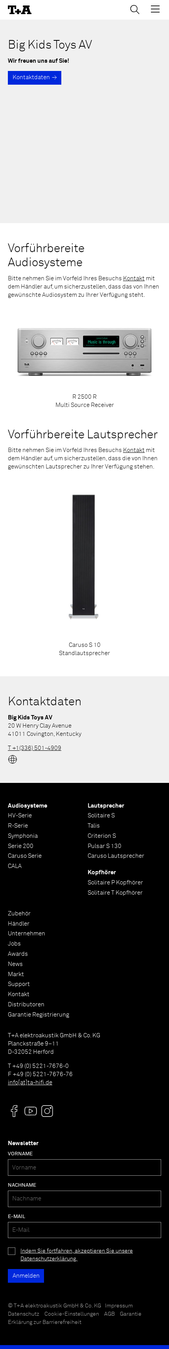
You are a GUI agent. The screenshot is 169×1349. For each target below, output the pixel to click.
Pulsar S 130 (104, 846)
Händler (18, 924)
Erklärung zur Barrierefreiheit (44, 1322)
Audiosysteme (27, 806)
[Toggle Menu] (155, 9)
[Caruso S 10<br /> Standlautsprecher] (84, 568)
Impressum (119, 1306)
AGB (109, 1314)
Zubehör (19, 914)
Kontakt (134, 278)
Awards (18, 954)
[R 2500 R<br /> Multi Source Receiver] (84, 359)
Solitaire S (101, 816)
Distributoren (26, 1005)
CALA (15, 866)
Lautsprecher (106, 806)
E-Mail (16, 1216)
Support (19, 984)
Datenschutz (23, 1314)
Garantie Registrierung (38, 1015)
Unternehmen (26, 934)
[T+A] (19, 10)
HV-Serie (20, 816)
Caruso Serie (25, 856)
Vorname (20, 1154)
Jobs (14, 944)
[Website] (12, 759)
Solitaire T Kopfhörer (115, 893)
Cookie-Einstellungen (71, 1314)
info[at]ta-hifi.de (30, 1083)
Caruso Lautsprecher (116, 856)
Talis (94, 826)
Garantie (130, 1314)
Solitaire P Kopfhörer (115, 883)
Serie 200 (20, 846)
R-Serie (18, 826)
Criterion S (102, 836)
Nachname (22, 1185)
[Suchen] (135, 9)
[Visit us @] (14, 1111)
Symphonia (23, 836)
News (15, 964)
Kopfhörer (102, 872)
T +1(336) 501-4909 (34, 748)
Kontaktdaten (31, 77)
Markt (16, 974)
